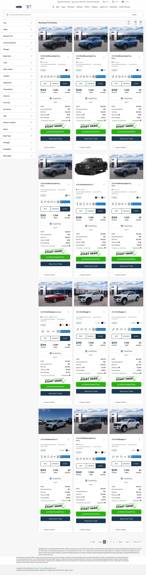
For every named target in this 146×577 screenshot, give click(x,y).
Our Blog (113, 7)
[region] (55, 111)
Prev (100, 542)
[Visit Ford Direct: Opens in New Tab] (69, 570)
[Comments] (58, 76)
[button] (70, 39)
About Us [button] (103, 7)
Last (128, 542)
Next (121, 542)
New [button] (57, 7)
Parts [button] (87, 7)
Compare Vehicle (49, 147)
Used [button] (63, 7)
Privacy (41, 568)
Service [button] (79, 7)
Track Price (57, 98)
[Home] (53, 7)
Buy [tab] (45, 83)
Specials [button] (70, 7)
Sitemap (36, 568)
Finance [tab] (55, 83)
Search (134, 14)
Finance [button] (94, 7)
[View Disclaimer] (55, 76)
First (93, 542)
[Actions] (68, 57)
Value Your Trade (55, 138)
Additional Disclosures (50, 568)
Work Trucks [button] (124, 7)
